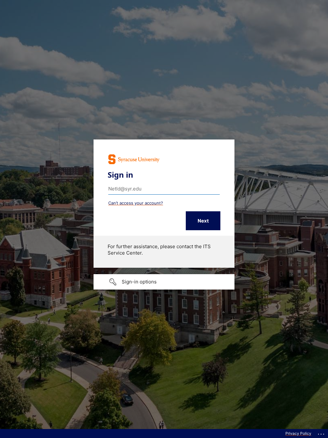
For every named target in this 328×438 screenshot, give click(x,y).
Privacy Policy (298, 433)
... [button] (321, 432)
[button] (164, 282)
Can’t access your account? (135, 203)
